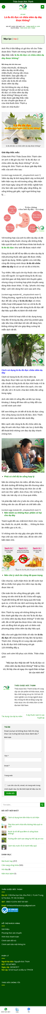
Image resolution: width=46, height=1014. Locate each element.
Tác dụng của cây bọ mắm (12, 716)
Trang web (8, 775)
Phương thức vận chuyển (12, 933)
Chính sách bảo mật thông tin (13, 944)
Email (7, 766)
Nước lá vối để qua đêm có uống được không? (23, 833)
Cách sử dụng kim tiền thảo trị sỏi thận (23, 817)
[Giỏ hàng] (42, 7)
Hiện (15, 39)
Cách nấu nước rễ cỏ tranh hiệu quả (22, 846)
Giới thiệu (5, 929)
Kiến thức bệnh (8, 873)
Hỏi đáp (23, 14)
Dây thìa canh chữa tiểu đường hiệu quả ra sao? (25, 825)
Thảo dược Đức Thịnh (27, 28)
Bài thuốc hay (7, 861)
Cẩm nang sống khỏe (10, 865)
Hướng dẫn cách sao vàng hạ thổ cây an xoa (25, 839)
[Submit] (42, 805)
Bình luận (7, 737)
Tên (6, 756)
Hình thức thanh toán (10, 937)
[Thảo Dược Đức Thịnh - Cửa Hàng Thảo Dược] (23, 7)
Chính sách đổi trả (9, 940)
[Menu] (3, 7)
